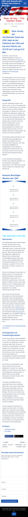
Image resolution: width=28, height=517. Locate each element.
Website (4, 496)
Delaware (5, 71)
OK (14, 514)
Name (4, 482)
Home (5, 23)
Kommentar (5, 458)
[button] (9, 436)
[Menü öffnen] (24, 3)
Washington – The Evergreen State (20, 444)
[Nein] (26, 512)
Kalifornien (18, 308)
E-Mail (4, 489)
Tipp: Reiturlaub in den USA (13, 236)
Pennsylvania (14, 71)
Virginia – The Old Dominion (7, 444)
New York (20, 59)
